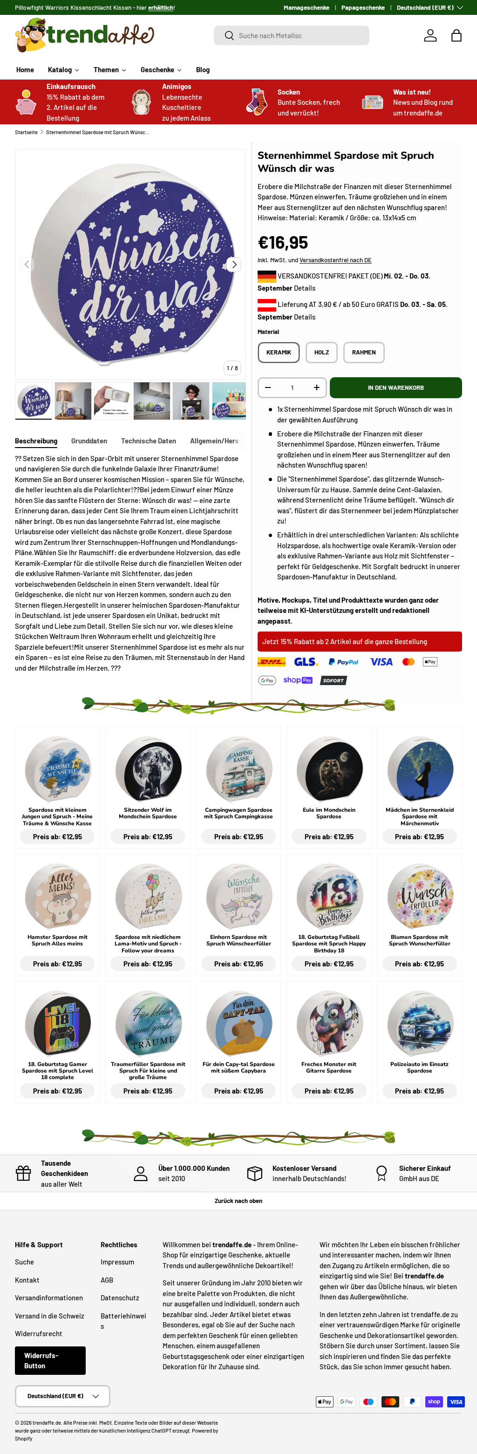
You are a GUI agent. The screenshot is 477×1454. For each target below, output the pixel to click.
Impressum (117, 1261)
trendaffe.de (47, 1423)
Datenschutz (120, 1297)
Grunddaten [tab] (89, 440)
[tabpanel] (130, 563)
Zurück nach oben (238, 1200)
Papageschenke (363, 7)
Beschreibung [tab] (36, 440)
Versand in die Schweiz (49, 1315)
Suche (24, 1261)
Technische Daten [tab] (148, 440)
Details (304, 288)
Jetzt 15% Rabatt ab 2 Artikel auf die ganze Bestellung (344, 641)
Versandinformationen (49, 1297)
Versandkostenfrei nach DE (336, 260)
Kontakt (27, 1280)
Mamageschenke (306, 7)
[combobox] (291, 35)
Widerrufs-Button (41, 1360)
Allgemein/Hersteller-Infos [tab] (232, 440)
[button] (456, 35)
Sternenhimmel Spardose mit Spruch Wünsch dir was (98, 132)
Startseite (26, 132)
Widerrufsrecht (38, 1333)
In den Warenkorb (396, 387)
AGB (107, 1280)
